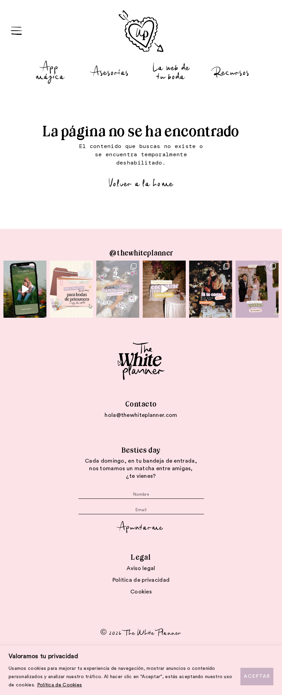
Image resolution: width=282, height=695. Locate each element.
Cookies (141, 591)
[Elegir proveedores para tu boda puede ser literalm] (164, 289)
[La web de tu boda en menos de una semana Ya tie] (24, 289)
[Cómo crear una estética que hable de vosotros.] (257, 289)
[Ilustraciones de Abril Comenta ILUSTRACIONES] (117, 289)
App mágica (50, 71)
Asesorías (111, 71)
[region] (141, 670)
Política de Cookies (59, 685)
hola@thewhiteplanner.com (141, 415)
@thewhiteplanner (141, 253)
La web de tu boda (171, 71)
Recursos (232, 71)
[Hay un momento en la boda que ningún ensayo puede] (210, 289)
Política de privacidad (141, 580)
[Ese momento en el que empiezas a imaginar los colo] (71, 289)
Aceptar (257, 676)
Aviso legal (141, 568)
